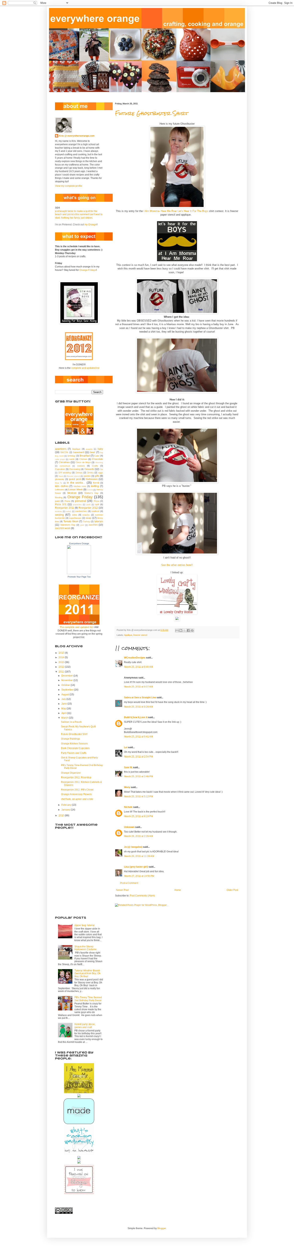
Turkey (86, 521)
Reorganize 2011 (64, 507)
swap (88, 518)
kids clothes (61, 486)
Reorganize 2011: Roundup (76, 777)
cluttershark (65, 466)
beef (92, 452)
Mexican (71, 493)
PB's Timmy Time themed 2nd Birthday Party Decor (88, 999)
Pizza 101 (60, 504)
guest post (75, 479)
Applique (128, 635)
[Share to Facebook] (188, 630)
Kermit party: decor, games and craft (84, 1025)
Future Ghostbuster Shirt (151, 113)
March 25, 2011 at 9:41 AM (138, 736)
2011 (62, 671)
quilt (97, 504)
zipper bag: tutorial (84, 925)
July (63, 699)
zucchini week (62, 528)
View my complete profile (68, 185)
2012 (62, 666)
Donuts (79, 472)
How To (58, 483)
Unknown (129, 827)
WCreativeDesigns (134, 657)
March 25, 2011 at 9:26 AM (138, 706)
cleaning (99, 462)
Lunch (90, 490)
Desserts (89, 469)
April (64, 713)
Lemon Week (75, 489)
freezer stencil (140, 635)
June (64, 703)
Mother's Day (91, 493)
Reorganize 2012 (88, 507)
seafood (95, 511)
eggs (100, 472)
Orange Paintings (70, 738)
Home (177, 890)
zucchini (93, 524)
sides (74, 515)
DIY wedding (64, 472)
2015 (62, 652)
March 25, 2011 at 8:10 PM (138, 816)
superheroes (75, 518)
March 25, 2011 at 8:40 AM (138, 666)
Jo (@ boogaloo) (133, 847)
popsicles (77, 504)
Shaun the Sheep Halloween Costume (85, 948)
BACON (64, 452)
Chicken (83, 459)
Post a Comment (129, 883)
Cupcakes (60, 469)
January (66, 809)
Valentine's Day (67, 525)
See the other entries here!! (177, 565)
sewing (59, 514)
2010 (62, 815)
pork (88, 504)
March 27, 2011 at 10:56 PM (139, 876)
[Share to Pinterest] (192, 630)
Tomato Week (70, 521)
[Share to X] (185, 630)
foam (61, 476)
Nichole (128, 807)
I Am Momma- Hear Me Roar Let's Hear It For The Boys (176, 211)
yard (82, 525)
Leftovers (59, 489)
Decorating (74, 469)
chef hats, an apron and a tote (77, 799)
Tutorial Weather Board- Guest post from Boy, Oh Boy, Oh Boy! (87, 973)
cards (72, 459)
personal (80, 500)
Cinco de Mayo (83, 462)
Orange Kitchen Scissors (74, 743)
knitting (95, 486)
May (64, 708)
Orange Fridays (87, 270)
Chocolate (97, 459)
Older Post (232, 890)
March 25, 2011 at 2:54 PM (138, 756)
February (66, 804)
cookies (81, 466)
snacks (86, 515)
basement (78, 452)
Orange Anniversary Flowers (76, 794)
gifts (97, 476)
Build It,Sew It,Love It (135, 717)
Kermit (96, 483)
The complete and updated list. (76, 627)
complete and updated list (85, 368)
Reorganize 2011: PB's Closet (77, 789)
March (65, 717)
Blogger (161, 1228)
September (67, 689)
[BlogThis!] (181, 630)
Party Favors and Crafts (73, 753)
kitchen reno (80, 486)
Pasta (67, 501)
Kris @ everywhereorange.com (77, 135)
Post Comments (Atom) (142, 895)
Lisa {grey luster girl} (136, 866)
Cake (96, 456)
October (66, 685)
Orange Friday (80, 497)
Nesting (58, 497)
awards (89, 449)
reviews (58, 511)
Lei (125, 747)
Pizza (96, 501)
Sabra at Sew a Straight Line (140, 697)
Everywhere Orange (79, 543)
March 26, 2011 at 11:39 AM (139, 856)
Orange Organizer (71, 772)
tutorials (98, 521)
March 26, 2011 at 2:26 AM (138, 836)
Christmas (64, 462)
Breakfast (85, 455)
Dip (101, 469)
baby (100, 449)
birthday (71, 456)
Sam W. (128, 767)
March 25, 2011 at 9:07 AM (138, 686)
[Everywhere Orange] (79, 573)
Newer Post (122, 890)
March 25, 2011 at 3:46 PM (138, 776)
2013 (62, 662)
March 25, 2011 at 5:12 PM (138, 796)
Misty (127, 787)
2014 (62, 657)
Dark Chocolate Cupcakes (75, 748)
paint (57, 501)
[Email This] (177, 630)
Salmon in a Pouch (71, 722)
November (67, 680)
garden (87, 476)
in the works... (76, 482)
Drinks (90, 472)
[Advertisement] (75, 889)
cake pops (60, 459)
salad (68, 511)
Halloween (92, 479)
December (67, 675)
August (65, 694)
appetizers (60, 449)
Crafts (95, 466)
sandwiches (81, 511)
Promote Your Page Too (79, 577)
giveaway (59, 479)
